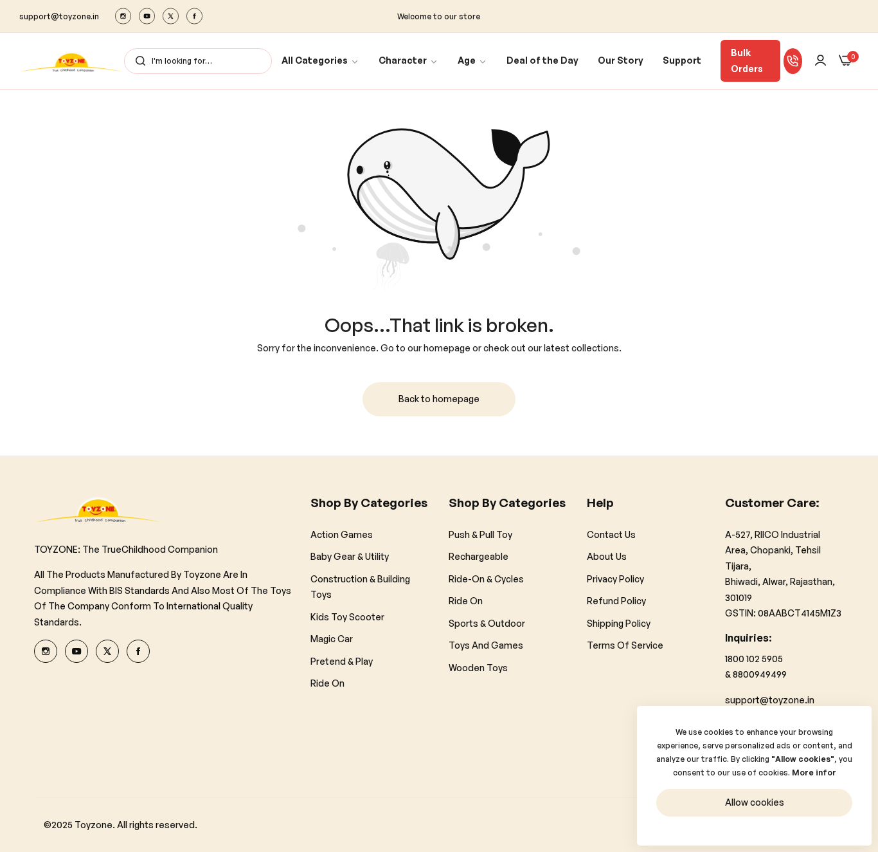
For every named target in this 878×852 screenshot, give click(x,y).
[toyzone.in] (71, 61)
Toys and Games (486, 645)
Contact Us (611, 533)
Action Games (341, 533)
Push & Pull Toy (480, 533)
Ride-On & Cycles (486, 578)
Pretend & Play (341, 660)
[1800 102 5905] (793, 61)
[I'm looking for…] (137, 61)
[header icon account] (820, 61)
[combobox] (198, 61)
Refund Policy (616, 600)
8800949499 (760, 674)
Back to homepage (439, 398)
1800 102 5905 (754, 658)
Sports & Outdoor (487, 622)
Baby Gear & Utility (349, 556)
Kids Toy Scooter (347, 616)
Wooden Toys (478, 667)
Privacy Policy (615, 578)
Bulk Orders (747, 60)
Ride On (327, 683)
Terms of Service (625, 645)
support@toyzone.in (769, 699)
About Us (607, 556)
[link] (320, 60)
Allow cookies (754, 802)
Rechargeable (478, 556)
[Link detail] (123, 16)
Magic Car (331, 638)
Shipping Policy (618, 622)
